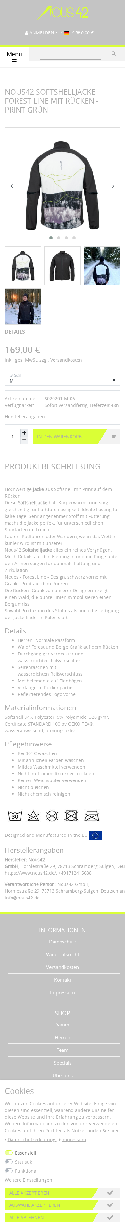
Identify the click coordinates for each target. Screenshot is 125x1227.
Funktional (26, 1171)
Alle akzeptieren (29, 1193)
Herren (62, 1037)
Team (63, 1050)
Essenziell (25, 1153)
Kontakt (62, 980)
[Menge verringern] (24, 440)
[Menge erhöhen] (24, 433)
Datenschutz (62, 941)
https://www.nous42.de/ (30, 873)
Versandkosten (66, 360)
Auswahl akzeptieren (34, 1205)
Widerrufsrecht (62, 954)
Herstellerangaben (25, 416)
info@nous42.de (22, 898)
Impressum (62, 992)
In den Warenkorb (59, 436)
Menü (14, 57)
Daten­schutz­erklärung (32, 1139)
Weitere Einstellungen (28, 1180)
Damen (62, 1024)
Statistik (23, 1162)
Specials (62, 1063)
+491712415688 (74, 873)
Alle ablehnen (26, 1217)
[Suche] (113, 53)
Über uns (63, 1075)
